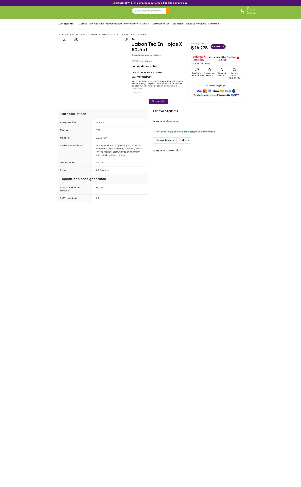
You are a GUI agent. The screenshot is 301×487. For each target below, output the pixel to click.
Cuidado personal (70, 35)
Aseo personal (90, 35)
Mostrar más (158, 101)
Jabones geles (108, 35)
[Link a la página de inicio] (57, 34)
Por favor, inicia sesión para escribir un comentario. (185, 132)
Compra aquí (180, 3)
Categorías (66, 24)
